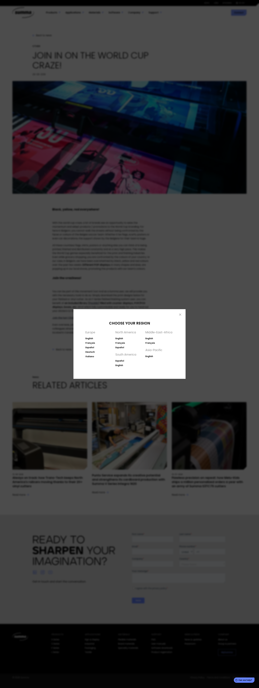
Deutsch (90, 351)
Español (89, 347)
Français (90, 342)
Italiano (89, 356)
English (89, 338)
